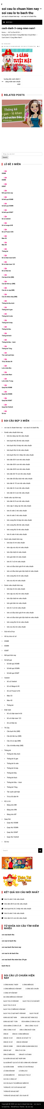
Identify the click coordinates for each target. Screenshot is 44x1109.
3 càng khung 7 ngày (10, 984)
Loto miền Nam (7, 374)
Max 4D (4, 245)
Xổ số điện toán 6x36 (9, 258)
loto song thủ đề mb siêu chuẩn (18, 525)
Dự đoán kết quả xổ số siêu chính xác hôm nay (20, 1062)
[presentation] (35, 102)
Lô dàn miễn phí (8, 1075)
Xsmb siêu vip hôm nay (12, 498)
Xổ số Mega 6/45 (13, 686)
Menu (9, 22)
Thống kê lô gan (7, 309)
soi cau (30, 1107)
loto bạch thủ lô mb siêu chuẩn (18, 450)
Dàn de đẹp (7, 1050)
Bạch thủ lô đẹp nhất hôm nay (14, 1013)
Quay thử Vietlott (7, 407)
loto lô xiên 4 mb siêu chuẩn (17, 534)
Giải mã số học (9, 632)
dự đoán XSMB (8, 1067)
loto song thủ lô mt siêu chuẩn (17, 576)
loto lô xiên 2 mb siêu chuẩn (17, 511)
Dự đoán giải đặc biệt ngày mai (14, 1058)
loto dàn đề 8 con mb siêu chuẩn (18, 469)
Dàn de (5, 1034)
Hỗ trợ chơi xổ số (10, 636)
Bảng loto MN (12, 810)
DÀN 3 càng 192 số (31, 1026)
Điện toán (7, 710)
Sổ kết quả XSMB (7, 199)
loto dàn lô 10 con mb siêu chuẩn (18, 483)
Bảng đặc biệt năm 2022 (29, 1017)
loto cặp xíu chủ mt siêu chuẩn (17, 547)
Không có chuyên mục (26, 1067)
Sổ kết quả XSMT (7, 212)
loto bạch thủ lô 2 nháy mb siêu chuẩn (18, 117)
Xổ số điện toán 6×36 (14, 713)
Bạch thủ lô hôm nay (11, 1001)
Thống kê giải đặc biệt (11, 1091)
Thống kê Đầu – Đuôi (9, 342)
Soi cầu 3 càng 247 (10, 1079)
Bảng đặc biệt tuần (10, 1021)
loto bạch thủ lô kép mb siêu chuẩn (19, 445)
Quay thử (7, 819)
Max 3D (4, 238)
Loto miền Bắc (6, 368)
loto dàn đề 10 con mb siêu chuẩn (19, 474)
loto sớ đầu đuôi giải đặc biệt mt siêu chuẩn (22, 571)
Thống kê (5, 251)
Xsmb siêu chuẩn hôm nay (13, 432)
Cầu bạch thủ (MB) (8, 277)
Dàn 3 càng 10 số (9, 1030)
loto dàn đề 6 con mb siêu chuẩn (18, 464)
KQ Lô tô (7, 801)
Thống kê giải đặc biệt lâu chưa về (15, 1095)
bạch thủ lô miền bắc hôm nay (14, 1009)
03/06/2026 (8, 120)
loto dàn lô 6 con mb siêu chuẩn (18, 493)
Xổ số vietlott (6, 219)
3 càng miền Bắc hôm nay (12, 989)
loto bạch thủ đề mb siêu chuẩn (18, 441)
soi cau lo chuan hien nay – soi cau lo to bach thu (21, 428)
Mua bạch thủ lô (24, 1075)
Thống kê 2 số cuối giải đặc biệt (14, 1087)
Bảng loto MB (12, 805)
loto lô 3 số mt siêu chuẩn (16, 562)
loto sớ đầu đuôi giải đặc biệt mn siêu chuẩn (23, 617)
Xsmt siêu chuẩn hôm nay (13, 539)
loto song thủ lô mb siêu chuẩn (18, 530)
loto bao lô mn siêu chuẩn (16, 589)
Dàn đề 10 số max (25, 1054)
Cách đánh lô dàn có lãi (12, 1026)
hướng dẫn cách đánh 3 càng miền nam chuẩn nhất (12, 81)
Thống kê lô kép (7, 322)
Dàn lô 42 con (20, 1050)
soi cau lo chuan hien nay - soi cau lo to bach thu (20, 46)
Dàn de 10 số (8, 1038)
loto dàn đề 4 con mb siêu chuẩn (18, 460)
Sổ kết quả (8, 660)
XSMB (4, 173)
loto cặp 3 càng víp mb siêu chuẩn (19, 506)
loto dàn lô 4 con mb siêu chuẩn (18, 488)
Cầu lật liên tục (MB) (8, 283)
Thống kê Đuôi (6, 335)
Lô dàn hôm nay (9, 1071)
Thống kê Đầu (6, 329)
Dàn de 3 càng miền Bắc (20, 1034)
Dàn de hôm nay (22, 1042)
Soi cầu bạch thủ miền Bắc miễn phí (16, 1083)
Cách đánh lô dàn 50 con (30, 1021)
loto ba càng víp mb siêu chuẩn (18, 436)
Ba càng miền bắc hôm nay (13, 997)
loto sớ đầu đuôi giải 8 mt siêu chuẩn (20, 566)
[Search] (40, 850)
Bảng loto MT (11, 814)
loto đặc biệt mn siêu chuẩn (17, 598)
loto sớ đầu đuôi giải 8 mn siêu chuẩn (20, 613)
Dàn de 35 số (8, 1042)
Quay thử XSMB (7, 387)
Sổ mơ (4, 413)
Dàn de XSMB (8, 1046)
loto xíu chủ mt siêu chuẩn (16, 581)
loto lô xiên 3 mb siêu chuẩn (17, 515)
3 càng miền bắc (28, 984)
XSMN (4, 180)
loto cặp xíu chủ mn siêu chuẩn (18, 594)
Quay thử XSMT (7, 400)
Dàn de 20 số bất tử (23, 1038)
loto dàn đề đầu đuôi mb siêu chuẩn (19, 479)
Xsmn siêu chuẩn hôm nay (13, 585)
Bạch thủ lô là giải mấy (31, 1001)
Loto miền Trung (7, 381)
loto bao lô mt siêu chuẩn (16, 543)
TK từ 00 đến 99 (7, 361)
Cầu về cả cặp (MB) (8, 290)
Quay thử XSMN (7, 394)
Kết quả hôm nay (7, 193)
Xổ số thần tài (6, 271)
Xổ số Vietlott (12, 681)
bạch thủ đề (34, 1013)
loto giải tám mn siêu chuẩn (16, 603)
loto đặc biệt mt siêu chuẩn (16, 552)
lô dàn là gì (23, 1071)
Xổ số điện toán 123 (8, 264)
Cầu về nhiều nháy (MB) (9, 297)
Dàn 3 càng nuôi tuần (27, 1030)
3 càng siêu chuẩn (32, 989)
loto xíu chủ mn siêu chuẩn (16, 627)
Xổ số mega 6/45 (7, 225)
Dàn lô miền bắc (9, 1054)
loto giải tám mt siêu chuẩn (16, 557)
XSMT (4, 186)
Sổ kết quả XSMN (7, 206)
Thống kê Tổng (7, 348)
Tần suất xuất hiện (8, 355)
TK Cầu (6, 728)
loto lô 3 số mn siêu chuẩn (16, 608)
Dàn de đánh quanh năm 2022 (27, 1046)
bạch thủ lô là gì (9, 1005)
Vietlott (7, 678)
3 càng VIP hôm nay (10, 993)
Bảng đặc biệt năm (10, 1017)
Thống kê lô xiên (7, 316)
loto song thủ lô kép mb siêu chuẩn (19, 520)
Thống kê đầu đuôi (8, 303)
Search (5, 157)
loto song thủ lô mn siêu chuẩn (18, 622)
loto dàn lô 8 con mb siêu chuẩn (18, 501)
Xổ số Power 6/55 (7, 232)
